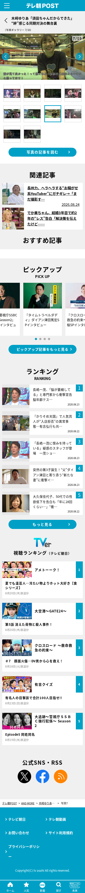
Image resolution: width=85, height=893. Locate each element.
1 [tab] (36, 339)
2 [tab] (40, 339)
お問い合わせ (18, 832)
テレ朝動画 (57, 819)
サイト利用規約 (61, 832)
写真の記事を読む (42, 152)
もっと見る (42, 524)
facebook (42, 776)
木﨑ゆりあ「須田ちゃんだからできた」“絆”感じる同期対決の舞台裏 (49, 803)
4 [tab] (49, 339)
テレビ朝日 (17, 819)
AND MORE (27, 803)
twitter (24, 776)
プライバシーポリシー (24, 851)
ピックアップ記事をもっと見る (42, 349)
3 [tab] (45, 339)
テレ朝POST (42, 5)
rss (60, 776)
